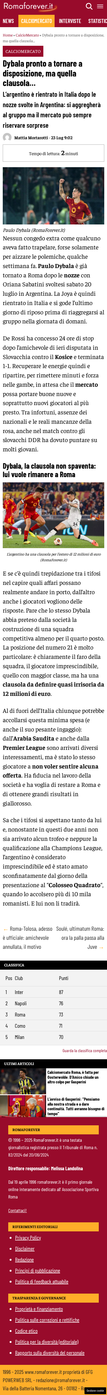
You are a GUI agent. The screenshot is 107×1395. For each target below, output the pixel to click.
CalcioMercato (36, 21)
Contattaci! (17, 1210)
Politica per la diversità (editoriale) (46, 1341)
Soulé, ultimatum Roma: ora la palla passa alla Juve (80, 937)
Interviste (70, 21)
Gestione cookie (95, 1390)
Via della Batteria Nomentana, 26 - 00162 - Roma (47, 1388)
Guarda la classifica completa (85, 1050)
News (8, 21)
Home (8, 34)
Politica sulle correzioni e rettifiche (47, 1319)
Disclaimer (25, 1248)
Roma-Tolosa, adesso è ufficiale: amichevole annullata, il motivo (27, 937)
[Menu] (100, 6)
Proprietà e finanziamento (39, 1308)
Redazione (24, 1259)
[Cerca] (89, 6)
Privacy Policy (28, 1237)
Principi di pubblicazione (37, 1270)
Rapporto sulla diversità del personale (50, 1352)
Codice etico (26, 1330)
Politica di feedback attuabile (41, 1281)
